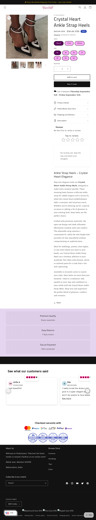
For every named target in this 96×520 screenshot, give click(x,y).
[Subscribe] (45, 483)
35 (66, 52)
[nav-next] (87, 390)
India (21, 515)
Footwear (51, 453)
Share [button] (59, 302)
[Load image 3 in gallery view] (30, 65)
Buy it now (72, 84)
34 (57, 52)
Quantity (57, 63)
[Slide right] (45, 65)
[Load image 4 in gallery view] (38, 65)
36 (74, 52)
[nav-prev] (8, 390)
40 (74, 58)
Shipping (57, 35)
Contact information (78, 516)
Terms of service (52, 516)
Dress (50, 469)
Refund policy (29, 516)
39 (65, 58)
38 (57, 58)
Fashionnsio (15, 515)
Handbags (52, 458)
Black (58, 43)
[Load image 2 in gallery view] (23, 65)
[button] (4, 7)
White (79, 43)
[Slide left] (8, 65)
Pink (69, 43)
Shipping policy (65, 516)
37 (82, 52)
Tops (50, 464)
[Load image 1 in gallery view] (15, 65)
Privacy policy (40, 516)
